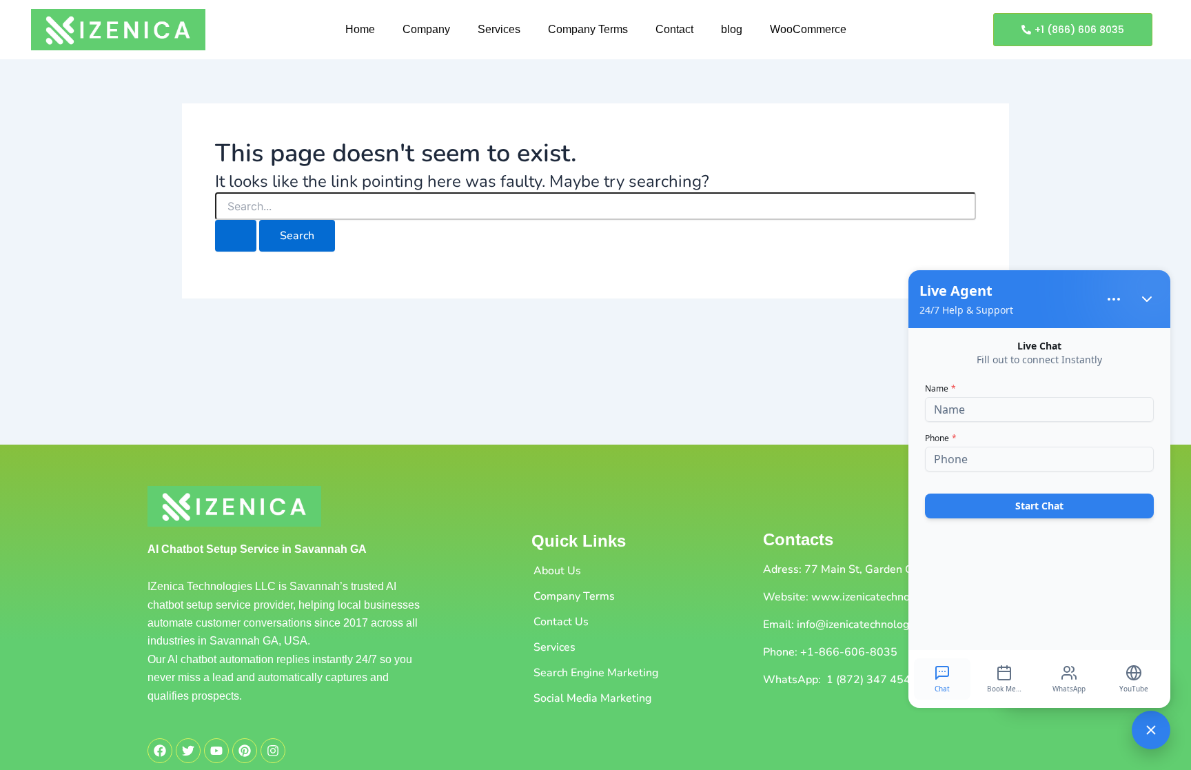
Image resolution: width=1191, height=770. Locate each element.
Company (426, 29)
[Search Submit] (235, 236)
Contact (674, 29)
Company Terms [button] (588, 29)
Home (360, 29)
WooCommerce (808, 29)
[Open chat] (1151, 730)
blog (731, 29)
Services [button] (499, 29)
